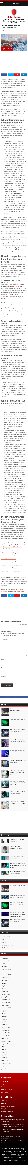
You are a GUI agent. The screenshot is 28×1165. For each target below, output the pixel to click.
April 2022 (4, 1055)
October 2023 (5, 1005)
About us (3, 1103)
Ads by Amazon (23, 624)
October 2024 (5, 972)
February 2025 (5, 961)
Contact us (4, 1100)
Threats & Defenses (7, 945)
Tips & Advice (7, 48)
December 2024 (5, 966)
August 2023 (5, 1011)
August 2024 (5, 977)
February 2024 (5, 994)
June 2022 (4, 1049)
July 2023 (3, 1013)
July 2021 (3, 1069)
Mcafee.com (4, 591)
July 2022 (3, 1047)
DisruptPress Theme (20, 1160)
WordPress (11, 1160)
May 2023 (4, 1019)
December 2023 (5, 999)
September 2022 (6, 1041)
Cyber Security (5, 937)
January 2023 (5, 1030)
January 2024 (5, 997)
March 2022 (4, 1058)
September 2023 (6, 1008)
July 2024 (3, 980)
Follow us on (11, 697)
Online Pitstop (15, 3)
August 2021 (5, 1066)
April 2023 (4, 1022)
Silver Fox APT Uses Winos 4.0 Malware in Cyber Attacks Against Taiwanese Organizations (12, 1136)
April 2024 (4, 988)
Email (3, 668)
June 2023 (4, 1016)
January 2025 (5, 964)
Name (3, 659)
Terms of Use (13, 1157)
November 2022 (5, 1035)
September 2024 (6, 975)
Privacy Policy (5, 1109)
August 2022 (5, 1044)
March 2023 (4, 1024)
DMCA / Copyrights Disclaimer (9, 1106)
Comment (4, 640)
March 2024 (4, 991)
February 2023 (5, 1027)
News (3, 939)
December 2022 (5, 1033)
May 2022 (4, 1052)
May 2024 (4, 986)
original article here (19, 591)
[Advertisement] (14, 61)
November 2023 (5, 1002)
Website (3, 676)
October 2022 (5, 1038)
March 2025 (4, 958)
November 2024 (5, 969)
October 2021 (5, 1060)
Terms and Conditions (7, 1111)
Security (3, 942)
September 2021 (6, 1063)
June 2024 (4, 983)
